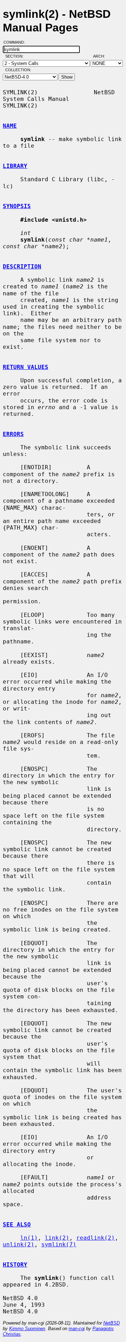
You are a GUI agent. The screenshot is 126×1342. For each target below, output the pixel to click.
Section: (16, 56)
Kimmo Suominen (27, 1328)
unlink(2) (18, 1244)
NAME (10, 126)
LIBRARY (15, 166)
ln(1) (29, 1237)
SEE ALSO (17, 1224)
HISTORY (15, 1264)
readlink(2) (95, 1237)
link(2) (57, 1237)
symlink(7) (58, 1244)
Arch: (102, 56)
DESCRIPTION (22, 266)
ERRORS (13, 434)
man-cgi (77, 1328)
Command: (16, 42)
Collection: (18, 70)
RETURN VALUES (25, 367)
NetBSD (111, 1323)
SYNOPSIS (17, 206)
